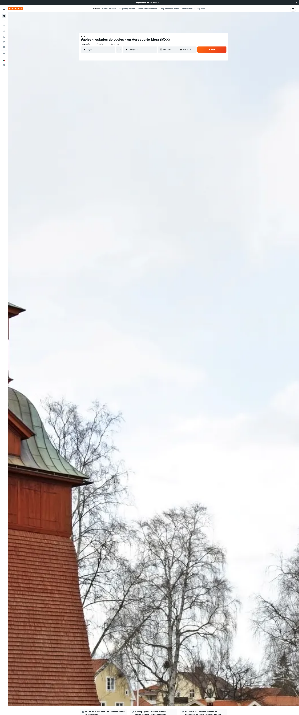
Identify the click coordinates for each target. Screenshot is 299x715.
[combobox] (87, 44)
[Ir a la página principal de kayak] (15, 8)
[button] (296, 2)
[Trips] (4, 53)
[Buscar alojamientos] (4, 20)
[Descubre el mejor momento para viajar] (4, 47)
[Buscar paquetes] (4, 30)
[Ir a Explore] (4, 37)
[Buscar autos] (4, 25)
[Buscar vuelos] (4, 16)
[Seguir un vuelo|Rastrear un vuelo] (4, 42)
